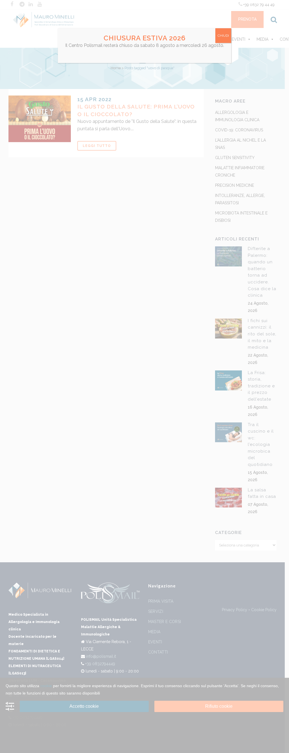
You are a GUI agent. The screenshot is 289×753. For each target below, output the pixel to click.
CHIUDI (223, 36)
